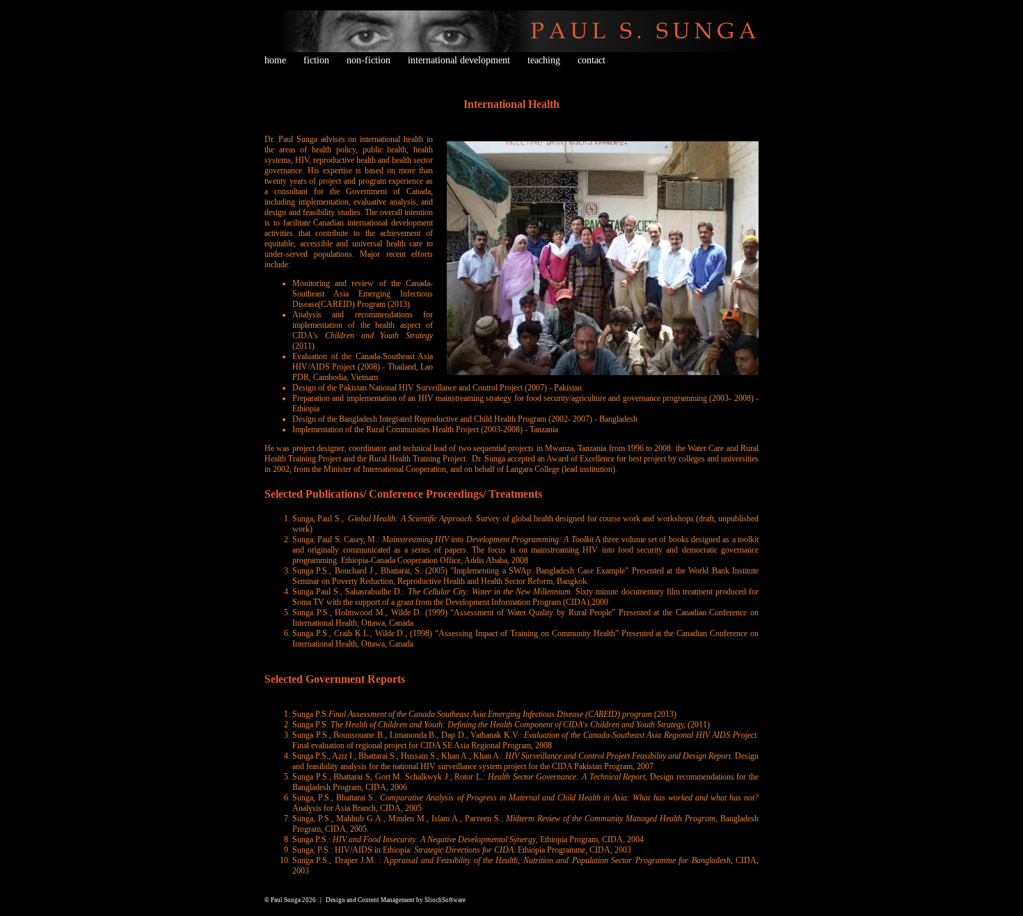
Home (275, 60)
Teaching (544, 60)
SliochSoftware (445, 900)
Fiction (316, 60)
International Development (459, 60)
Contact (591, 60)
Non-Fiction (368, 60)
